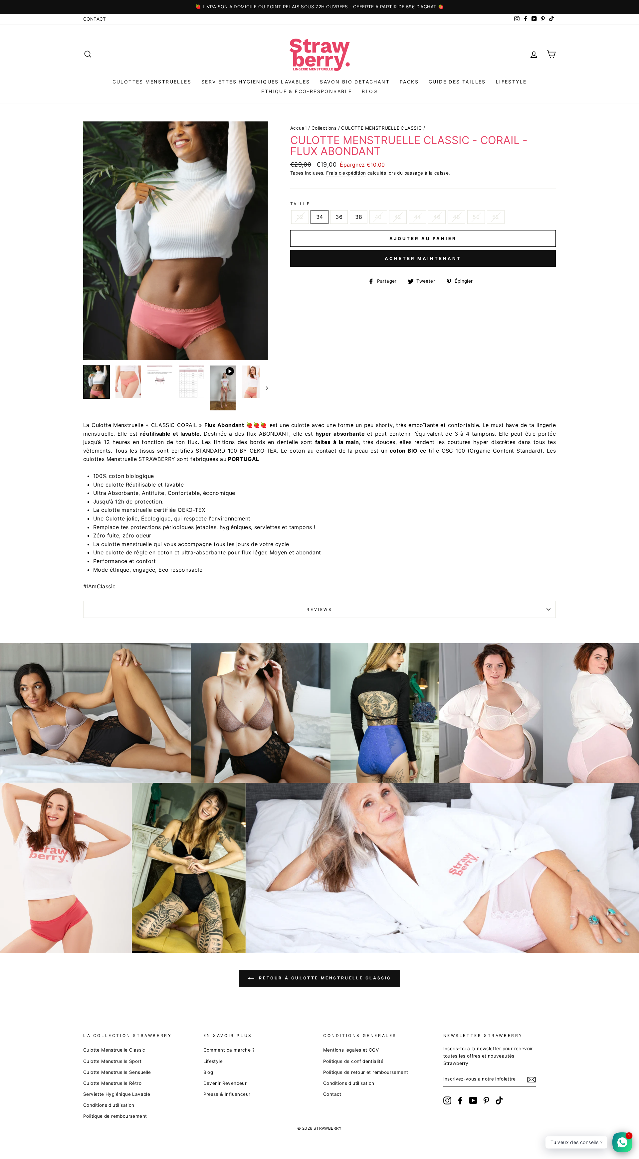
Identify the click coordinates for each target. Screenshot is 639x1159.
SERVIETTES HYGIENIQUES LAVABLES (255, 81)
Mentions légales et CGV (351, 1050)
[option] (319, 7)
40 (378, 217)
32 (300, 217)
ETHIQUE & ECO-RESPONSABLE (306, 91)
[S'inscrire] (531, 1079)
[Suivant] (264, 388)
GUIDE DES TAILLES (457, 81)
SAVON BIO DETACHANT (355, 81)
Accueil (298, 128)
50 (476, 217)
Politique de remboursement (115, 1116)
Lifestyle (511, 81)
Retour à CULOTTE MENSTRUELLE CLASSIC (324, 977)
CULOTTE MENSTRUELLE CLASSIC (381, 128)
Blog (208, 1072)
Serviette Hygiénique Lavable (116, 1094)
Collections (324, 128)
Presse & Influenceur (227, 1094)
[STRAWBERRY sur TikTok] (499, 1100)
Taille (300, 203)
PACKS (409, 81)
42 (397, 217)
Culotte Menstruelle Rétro (112, 1083)
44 (417, 217)
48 (456, 217)
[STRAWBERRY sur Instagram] (447, 1100)
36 (338, 217)
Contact (94, 19)
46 (436, 217)
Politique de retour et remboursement (365, 1072)
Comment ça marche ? (229, 1050)
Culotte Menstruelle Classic (114, 1050)
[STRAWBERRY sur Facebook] (460, 1100)
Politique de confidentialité (353, 1061)
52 (495, 217)
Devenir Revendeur (225, 1083)
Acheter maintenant (423, 258)
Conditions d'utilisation (108, 1105)
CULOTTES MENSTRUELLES (151, 81)
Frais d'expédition (346, 173)
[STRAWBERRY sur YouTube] (473, 1100)
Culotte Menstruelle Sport (112, 1061)
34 (319, 217)
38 (358, 217)
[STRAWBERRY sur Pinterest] (486, 1100)
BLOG (370, 91)
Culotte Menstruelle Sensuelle (117, 1072)
